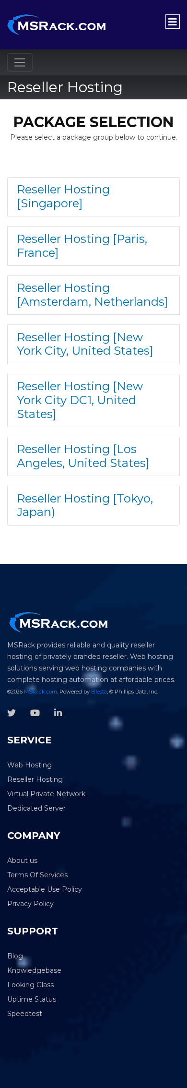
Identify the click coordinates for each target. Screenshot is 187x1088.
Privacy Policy (30, 903)
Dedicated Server (36, 808)
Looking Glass (30, 984)
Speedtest (24, 1013)
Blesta (99, 691)
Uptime (20, 999)
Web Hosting (29, 765)
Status (45, 999)
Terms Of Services (37, 875)
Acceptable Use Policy (44, 889)
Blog (15, 956)
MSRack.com (40, 691)
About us (22, 860)
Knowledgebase (34, 970)
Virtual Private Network (46, 793)
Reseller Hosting (35, 779)
